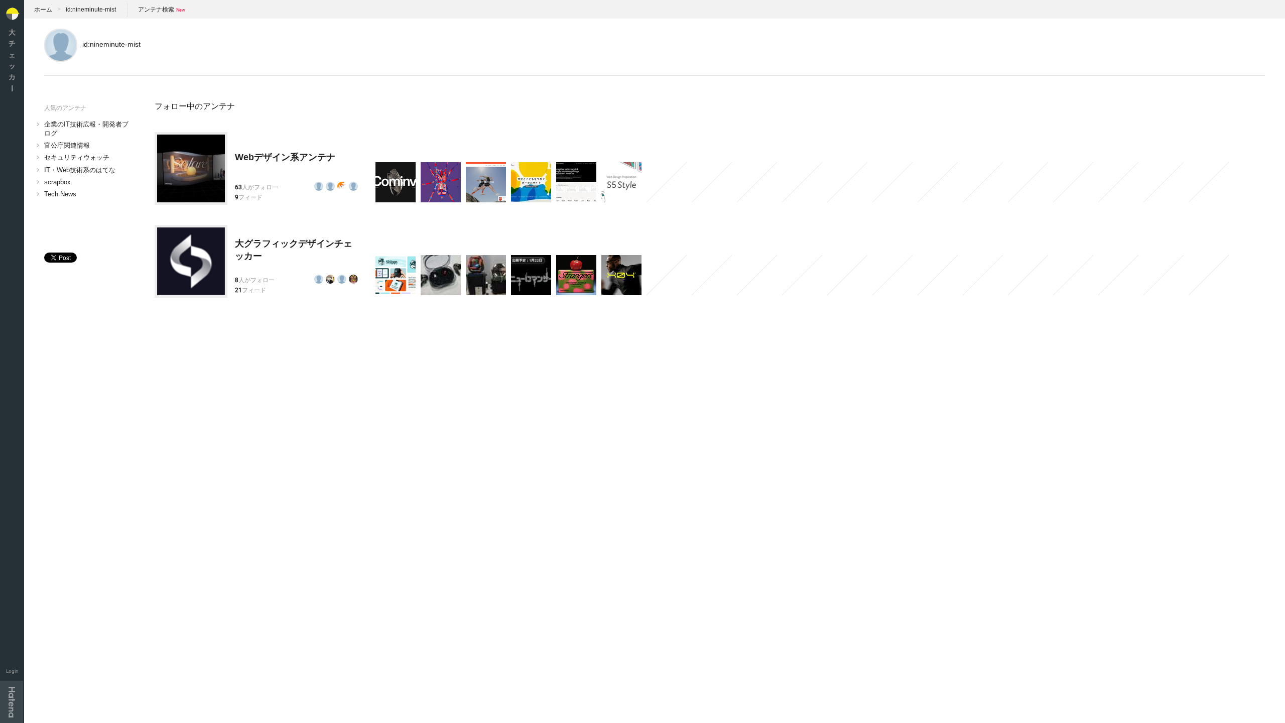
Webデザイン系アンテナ (285, 157)
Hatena (11, 702)
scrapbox (57, 182)
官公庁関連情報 (67, 145)
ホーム (43, 9)
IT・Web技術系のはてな (79, 170)
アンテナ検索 (156, 9)
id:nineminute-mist (91, 9)
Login (12, 671)
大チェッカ (12, 60)
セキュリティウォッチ (76, 157)
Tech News (60, 194)
